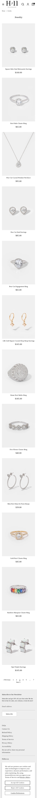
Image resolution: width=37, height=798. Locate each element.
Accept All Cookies (17, 783)
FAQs (4, 725)
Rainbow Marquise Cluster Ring (18, 613)
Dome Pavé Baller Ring (18, 395)
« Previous (6, 680)
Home (3, 11)
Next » (18, 682)
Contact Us (6, 729)
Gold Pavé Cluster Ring (18, 558)
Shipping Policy (7, 736)
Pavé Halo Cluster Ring (18, 123)
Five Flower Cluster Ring (18, 449)
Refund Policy (7, 732)
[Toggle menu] (3, 4)
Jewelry (9, 11)
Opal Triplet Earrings (18, 667)
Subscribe (9, 714)
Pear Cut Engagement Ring (18, 286)
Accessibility (6, 746)
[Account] (28, 3)
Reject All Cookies (17, 788)
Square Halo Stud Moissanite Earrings (18, 69)
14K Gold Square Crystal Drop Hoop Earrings (19, 341)
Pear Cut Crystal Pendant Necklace (18, 178)
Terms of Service (8, 739)
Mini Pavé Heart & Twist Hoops (18, 504)
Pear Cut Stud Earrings (18, 232)
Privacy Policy (25, 777)
